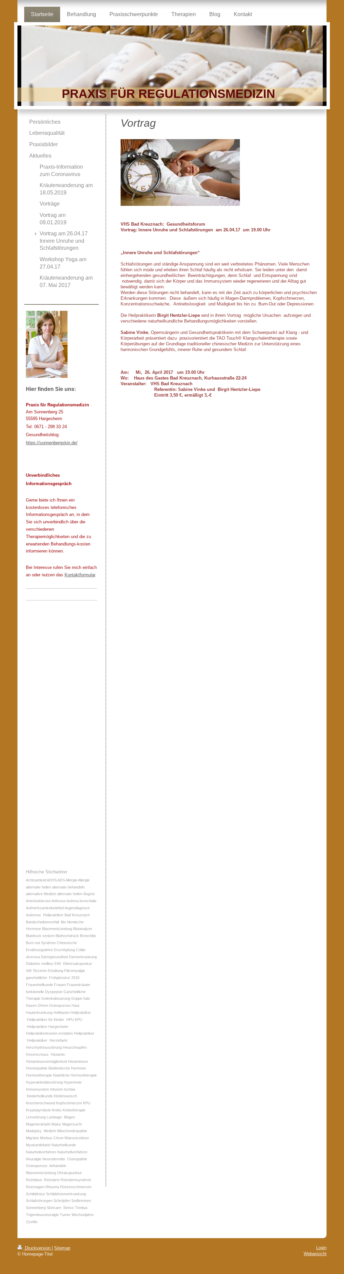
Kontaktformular (79, 574)
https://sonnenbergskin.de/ (52, 442)
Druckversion (38, 1248)
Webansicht (315, 1253)
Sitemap (62, 1248)
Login (321, 1247)
